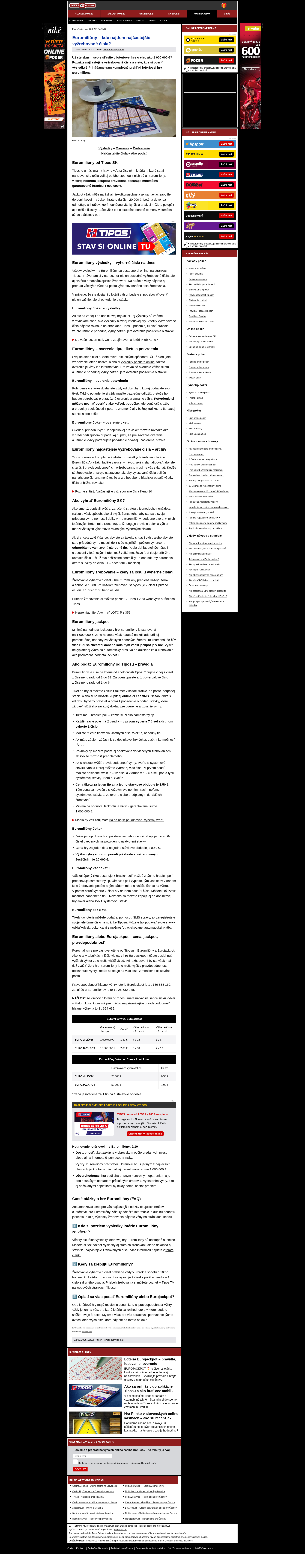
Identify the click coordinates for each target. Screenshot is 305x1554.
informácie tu (87, 1332)
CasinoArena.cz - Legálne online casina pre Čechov (150, 1502)
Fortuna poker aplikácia (200, 372)
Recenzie (164, 21)
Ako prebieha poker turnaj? (202, 284)
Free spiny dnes (196, 454)
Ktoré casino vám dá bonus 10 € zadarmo (209, 491)
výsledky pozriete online (138, 362)
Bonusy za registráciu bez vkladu (204, 480)
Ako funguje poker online (201, 341)
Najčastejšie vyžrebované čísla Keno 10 (124, 491)
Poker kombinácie (197, 268)
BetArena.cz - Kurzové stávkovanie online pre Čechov (151, 1508)
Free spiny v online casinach (202, 464)
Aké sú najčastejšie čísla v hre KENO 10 (208, 596)
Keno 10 (110, 524)
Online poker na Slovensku (202, 347)
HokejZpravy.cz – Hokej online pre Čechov (145, 1519)
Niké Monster (195, 423)
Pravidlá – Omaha (197, 316)
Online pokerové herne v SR (202, 336)
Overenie (122, 148)
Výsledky (105, 148)
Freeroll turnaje (196, 398)
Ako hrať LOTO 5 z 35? (113, 612)
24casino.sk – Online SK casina (87, 1508)
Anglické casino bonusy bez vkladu (205, 528)
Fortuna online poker (199, 362)
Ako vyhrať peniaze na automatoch (205, 564)
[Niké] (54, 128)
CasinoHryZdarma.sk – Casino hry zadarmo (93, 1491)
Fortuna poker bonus (199, 367)
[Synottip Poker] (250, 128)
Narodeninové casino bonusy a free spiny (209, 507)
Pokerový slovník (197, 305)
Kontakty (80, 1548)
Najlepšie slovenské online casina (205, 449)
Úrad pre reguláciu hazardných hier (127, 1541)
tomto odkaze (137, 1320)
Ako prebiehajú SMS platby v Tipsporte (207, 591)
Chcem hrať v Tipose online (145, 1133)
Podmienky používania (122, 1548)
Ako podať (139, 153)
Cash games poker (198, 279)
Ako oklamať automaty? (200, 554)
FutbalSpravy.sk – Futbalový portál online (145, 1486)
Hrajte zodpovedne (133, 1328)
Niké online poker (197, 418)
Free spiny (92, 21)
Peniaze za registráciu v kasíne (204, 502)
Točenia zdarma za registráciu (203, 459)
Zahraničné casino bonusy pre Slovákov (208, 523)
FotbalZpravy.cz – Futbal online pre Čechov (146, 1497)
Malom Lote (83, 1003)
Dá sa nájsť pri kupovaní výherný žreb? (136, 820)
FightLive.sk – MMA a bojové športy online (145, 1491)
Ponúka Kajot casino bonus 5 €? (204, 518)
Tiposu (126, 326)
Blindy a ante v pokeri (199, 289)
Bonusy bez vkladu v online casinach (206, 475)
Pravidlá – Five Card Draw (201, 321)
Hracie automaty (124, 21)
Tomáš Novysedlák (113, 49)
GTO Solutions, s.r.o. (207, 1548)
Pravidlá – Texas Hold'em (201, 311)
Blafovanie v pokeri (198, 300)
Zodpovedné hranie (154, 1541)
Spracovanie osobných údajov (150, 1548)
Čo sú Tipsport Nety (198, 585)
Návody (152, 21)
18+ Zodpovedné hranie (179, 1548)
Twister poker (195, 378)
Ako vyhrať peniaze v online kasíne (205, 543)
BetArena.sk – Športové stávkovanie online (92, 1513)
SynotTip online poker (199, 392)
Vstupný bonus (196, 403)
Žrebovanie (141, 148)
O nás (70, 1548)
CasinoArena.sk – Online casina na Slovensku (94, 1486)
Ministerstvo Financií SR (97, 1541)
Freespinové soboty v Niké (201, 512)
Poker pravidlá (196, 274)
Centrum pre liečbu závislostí (179, 1541)
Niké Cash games (197, 434)
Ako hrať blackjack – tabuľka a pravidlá (207, 548)
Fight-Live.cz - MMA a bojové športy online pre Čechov (151, 1513)
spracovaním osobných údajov (105, 1463)
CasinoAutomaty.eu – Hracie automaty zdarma (94, 1502)
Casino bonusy (76, 21)
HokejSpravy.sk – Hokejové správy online (92, 1519)
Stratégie (140, 21)
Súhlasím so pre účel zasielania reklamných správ (117, 1463)
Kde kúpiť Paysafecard (200, 569)
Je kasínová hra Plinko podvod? (204, 559)
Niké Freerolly (195, 428)
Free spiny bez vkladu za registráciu (206, 470)
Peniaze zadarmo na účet (201, 496)
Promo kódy (106, 21)
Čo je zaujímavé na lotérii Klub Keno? (131, 340)
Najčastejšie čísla (114, 153)
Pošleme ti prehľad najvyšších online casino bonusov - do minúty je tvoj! (122, 1449)
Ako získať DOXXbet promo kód (204, 580)
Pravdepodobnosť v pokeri (201, 295)
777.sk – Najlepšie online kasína (88, 1497)
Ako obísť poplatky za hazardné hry (206, 575)
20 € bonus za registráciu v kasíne (205, 486)
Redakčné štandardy (98, 1548)
